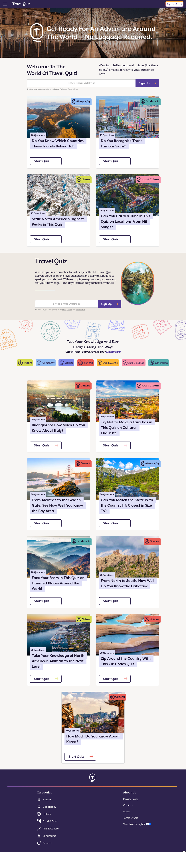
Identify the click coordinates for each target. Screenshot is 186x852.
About (126, 811)
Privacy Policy (59, 89)
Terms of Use (72, 89)
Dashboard (113, 351)
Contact (128, 805)
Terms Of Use (130, 817)
